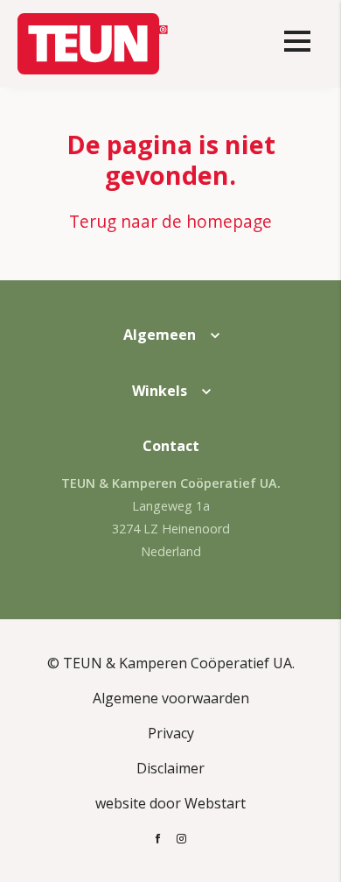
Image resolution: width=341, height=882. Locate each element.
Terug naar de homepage (170, 221)
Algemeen (159, 334)
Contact (171, 445)
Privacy (171, 733)
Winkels (159, 390)
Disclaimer (170, 768)
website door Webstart (170, 803)
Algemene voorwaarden (171, 698)
